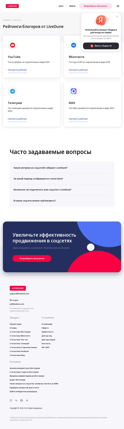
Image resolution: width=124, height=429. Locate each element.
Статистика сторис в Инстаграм (24, 372)
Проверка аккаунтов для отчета (24, 387)
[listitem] (62, 167)
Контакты (46, 343)
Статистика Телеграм (19, 343)
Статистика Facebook (19, 351)
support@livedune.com (19, 293)
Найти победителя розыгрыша (23, 391)
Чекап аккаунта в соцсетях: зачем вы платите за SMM (34, 383)
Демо (61, 6)
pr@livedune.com (17, 304)
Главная (6, 20)
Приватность (47, 332)
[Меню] (118, 6)
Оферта (45, 328)
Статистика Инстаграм (20, 332)
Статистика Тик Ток (19, 339)
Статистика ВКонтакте (20, 336)
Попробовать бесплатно (95, 6)
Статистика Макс (17, 355)
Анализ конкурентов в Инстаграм (25, 368)
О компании (47, 324)
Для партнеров (48, 339)
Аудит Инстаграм (17, 380)
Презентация (15, 324)
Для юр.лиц (47, 336)
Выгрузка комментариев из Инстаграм (27, 376)
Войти (72, 6)
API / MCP (45, 347)
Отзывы (13, 328)
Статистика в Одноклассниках (23, 347)
